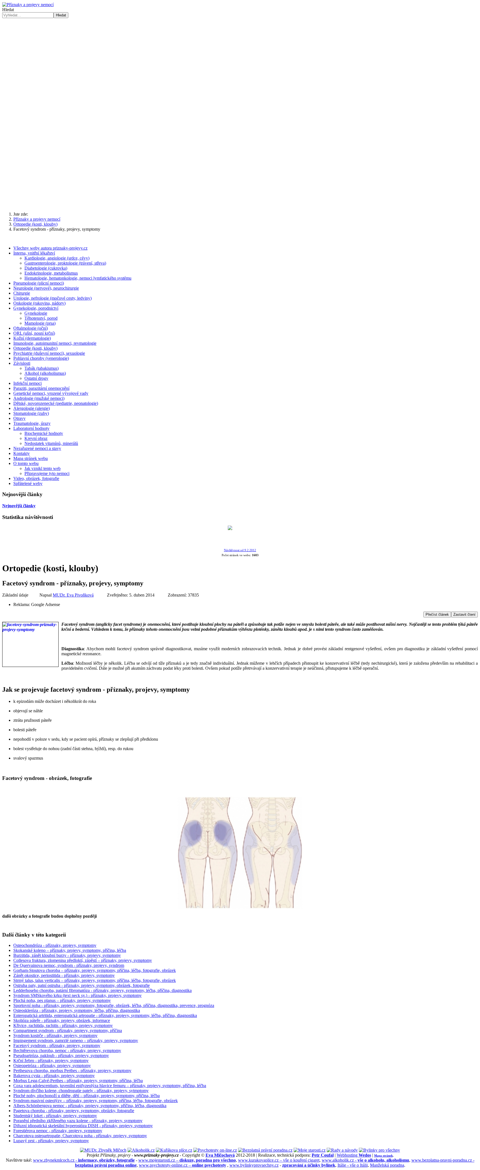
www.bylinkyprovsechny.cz (254, 1165)
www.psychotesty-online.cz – (182, 1165)
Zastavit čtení (464, 614)
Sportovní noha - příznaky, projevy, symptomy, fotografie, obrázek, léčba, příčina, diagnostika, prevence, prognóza (113, 1005)
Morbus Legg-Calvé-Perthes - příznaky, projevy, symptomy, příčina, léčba (78, 1080)
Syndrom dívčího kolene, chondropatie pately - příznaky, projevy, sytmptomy (81, 1090)
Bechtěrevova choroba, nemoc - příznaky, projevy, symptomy (67, 1050)
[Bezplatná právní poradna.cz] (265, 1150)
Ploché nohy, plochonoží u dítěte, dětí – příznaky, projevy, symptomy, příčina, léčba (86, 1095)
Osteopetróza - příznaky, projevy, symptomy (52, 1065)
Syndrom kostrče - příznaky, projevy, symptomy (55, 1035)
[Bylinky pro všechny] (379, 1150)
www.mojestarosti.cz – (187, 1160)
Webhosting (354, 1155)
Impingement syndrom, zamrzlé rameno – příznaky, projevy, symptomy (75, 1040)
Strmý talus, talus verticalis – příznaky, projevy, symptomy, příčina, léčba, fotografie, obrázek (94, 980)
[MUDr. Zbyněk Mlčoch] (103, 1150)
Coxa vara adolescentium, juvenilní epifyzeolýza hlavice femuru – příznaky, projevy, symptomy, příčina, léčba (109, 1085)
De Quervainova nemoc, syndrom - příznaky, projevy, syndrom (68, 965)
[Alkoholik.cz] (141, 1150)
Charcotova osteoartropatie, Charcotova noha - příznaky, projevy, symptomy (80, 1135)
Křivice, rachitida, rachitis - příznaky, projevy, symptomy (63, 1025)
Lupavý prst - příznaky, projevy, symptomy (51, 1140)
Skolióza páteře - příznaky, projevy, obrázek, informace (61, 1020)
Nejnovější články (19, 505)
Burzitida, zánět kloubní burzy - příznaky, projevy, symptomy (67, 955)
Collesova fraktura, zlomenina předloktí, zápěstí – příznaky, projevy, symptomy (82, 960)
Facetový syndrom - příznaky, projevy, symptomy (56, 1045)
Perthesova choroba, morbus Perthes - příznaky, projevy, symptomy (72, 1070)
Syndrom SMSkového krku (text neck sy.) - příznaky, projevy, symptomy (77, 995)
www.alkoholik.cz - (365, 1160)
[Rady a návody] (342, 1150)
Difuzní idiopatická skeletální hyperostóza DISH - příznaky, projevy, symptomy (83, 1125)
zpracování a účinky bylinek (308, 1165)
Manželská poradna (387, 1165)
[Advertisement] (240, 164)
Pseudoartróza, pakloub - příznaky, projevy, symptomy (61, 1055)
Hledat (8, 9)
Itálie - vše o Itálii (353, 1165)
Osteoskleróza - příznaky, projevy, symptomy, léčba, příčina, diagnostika (76, 1010)
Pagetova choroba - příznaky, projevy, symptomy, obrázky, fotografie (73, 1110)
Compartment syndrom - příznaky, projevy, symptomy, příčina (67, 1030)
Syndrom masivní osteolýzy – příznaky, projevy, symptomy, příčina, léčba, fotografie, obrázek (95, 1100)
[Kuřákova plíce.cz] (174, 1150)
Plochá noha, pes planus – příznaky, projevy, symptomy (62, 1000)
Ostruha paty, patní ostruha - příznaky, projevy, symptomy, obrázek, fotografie (81, 985)
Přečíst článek (437, 614)
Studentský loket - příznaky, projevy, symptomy (55, 1115)
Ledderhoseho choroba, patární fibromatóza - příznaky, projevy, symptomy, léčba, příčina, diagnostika (102, 990)
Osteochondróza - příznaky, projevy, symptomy (54, 945)
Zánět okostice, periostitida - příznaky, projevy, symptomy (64, 975)
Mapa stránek (383, 1155)
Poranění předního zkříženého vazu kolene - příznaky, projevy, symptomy (77, 1120)
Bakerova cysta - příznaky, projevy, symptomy (54, 1075)
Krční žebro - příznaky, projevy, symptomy (51, 1060)
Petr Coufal (323, 1155)
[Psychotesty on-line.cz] (215, 1150)
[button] (240, 108)
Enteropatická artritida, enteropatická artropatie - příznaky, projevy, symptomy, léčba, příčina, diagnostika (105, 1015)
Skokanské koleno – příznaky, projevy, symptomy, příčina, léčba (69, 950)
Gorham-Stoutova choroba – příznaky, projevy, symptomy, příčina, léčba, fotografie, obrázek (94, 970)
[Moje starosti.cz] (310, 1150)
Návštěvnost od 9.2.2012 (240, 550)
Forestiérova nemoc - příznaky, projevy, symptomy (57, 1130)
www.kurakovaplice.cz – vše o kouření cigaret (278, 1160)
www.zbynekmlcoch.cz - (84, 1160)
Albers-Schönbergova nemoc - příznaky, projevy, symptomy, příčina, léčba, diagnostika (89, 1105)
